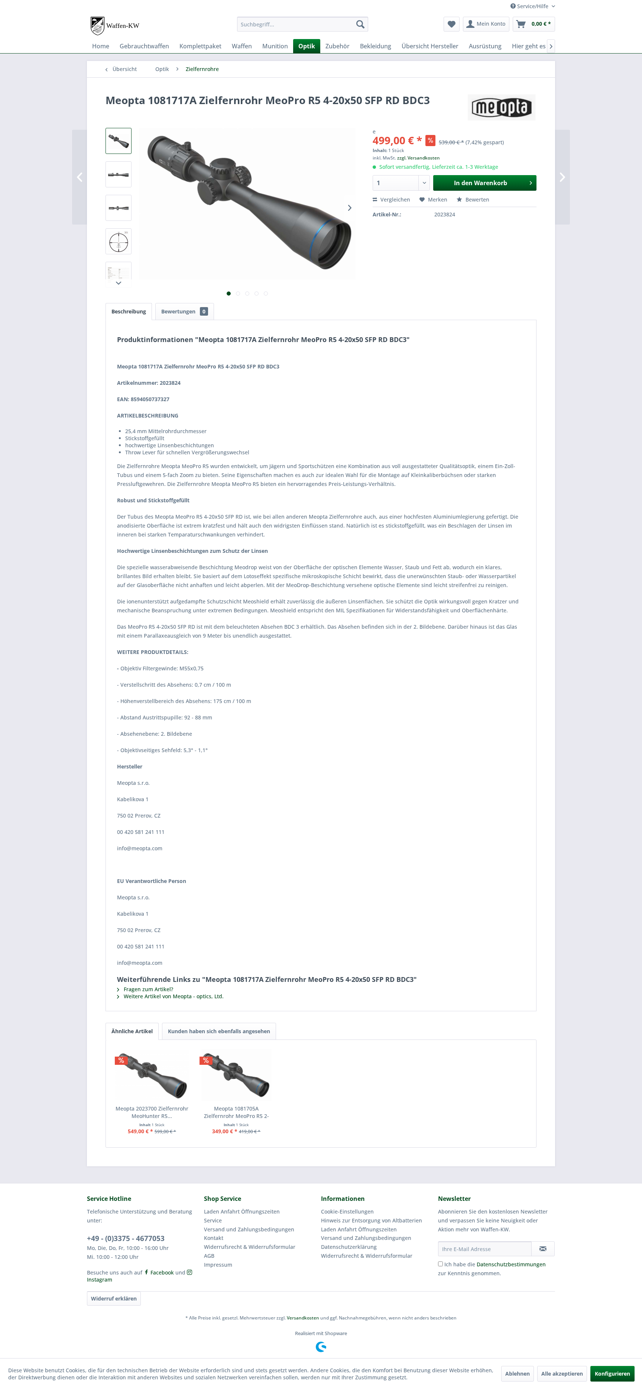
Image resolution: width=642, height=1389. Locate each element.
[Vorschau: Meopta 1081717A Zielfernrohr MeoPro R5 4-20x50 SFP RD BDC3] (119, 141)
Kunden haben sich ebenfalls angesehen (219, 1031)
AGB (209, 1255)
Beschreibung (128, 311)
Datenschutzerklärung (349, 1246)
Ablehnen (517, 1373)
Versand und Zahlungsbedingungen (249, 1229)
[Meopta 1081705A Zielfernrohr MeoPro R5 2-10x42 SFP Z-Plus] (236, 1075)
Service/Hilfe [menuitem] (533, 6)
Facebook (161, 1272)
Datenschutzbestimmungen (511, 1264)
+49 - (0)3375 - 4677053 (126, 1238)
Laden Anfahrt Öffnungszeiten (242, 1211)
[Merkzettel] (452, 24)
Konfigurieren (612, 1373)
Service (213, 1220)
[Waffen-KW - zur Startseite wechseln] (116, 26)
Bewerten (476, 199)
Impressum (218, 1264)
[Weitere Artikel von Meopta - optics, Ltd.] (502, 107)
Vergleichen (394, 199)
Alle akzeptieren (562, 1373)
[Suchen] (360, 24)
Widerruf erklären (114, 1298)
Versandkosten (303, 1318)
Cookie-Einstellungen (347, 1211)
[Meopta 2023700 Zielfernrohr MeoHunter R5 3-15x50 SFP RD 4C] (152, 1075)
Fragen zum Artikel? (147, 989)
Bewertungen (183, 311)
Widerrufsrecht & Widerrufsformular (249, 1246)
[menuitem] (302, 24)
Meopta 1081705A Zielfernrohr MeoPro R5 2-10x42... (236, 1112)
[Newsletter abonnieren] (543, 1248)
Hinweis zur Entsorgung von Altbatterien (371, 1220)
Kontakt (213, 1237)
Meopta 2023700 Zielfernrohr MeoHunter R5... (152, 1112)
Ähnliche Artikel (132, 1031)
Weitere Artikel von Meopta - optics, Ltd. (173, 996)
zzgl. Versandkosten (418, 158)
